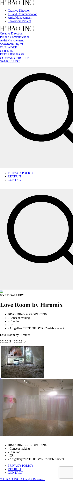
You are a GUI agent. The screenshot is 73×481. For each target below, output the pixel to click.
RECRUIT (14, 176)
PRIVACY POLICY (20, 173)
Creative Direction (19, 10)
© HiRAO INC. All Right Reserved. (22, 479)
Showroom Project (19, 21)
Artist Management (19, 17)
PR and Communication (22, 14)
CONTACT (15, 180)
